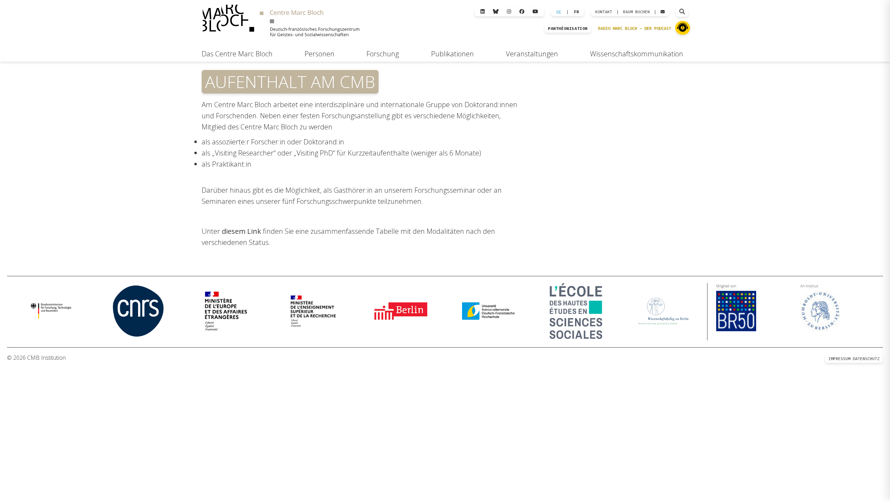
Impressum (839, 358)
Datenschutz (866, 358)
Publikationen (452, 53)
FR (576, 11)
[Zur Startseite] (281, 21)
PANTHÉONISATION (568, 28)
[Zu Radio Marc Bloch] (682, 28)
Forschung (382, 53)
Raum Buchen (636, 11)
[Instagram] (509, 11)
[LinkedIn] (482, 11)
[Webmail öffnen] (663, 11)
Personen (319, 53)
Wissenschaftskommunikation (636, 53)
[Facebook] (522, 11)
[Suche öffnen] (682, 12)
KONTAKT (603, 11)
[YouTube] (535, 11)
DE (558, 11)
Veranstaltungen (532, 53)
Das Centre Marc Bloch (237, 53)
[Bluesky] (495, 11)
